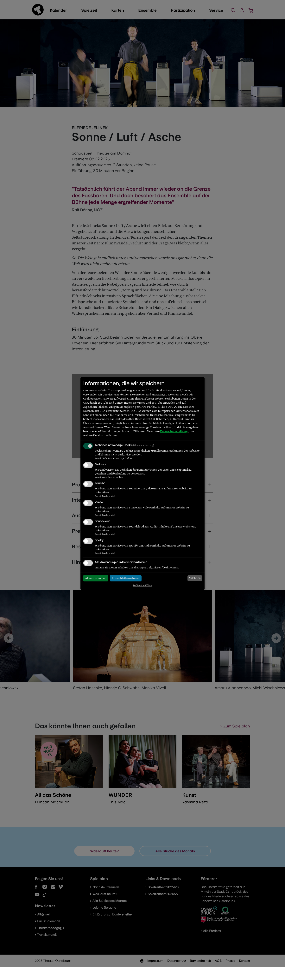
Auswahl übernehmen (126, 578)
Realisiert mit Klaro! (142, 585)
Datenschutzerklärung (174, 431)
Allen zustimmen (95, 578)
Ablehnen (194, 578)
